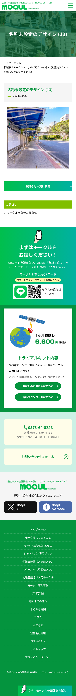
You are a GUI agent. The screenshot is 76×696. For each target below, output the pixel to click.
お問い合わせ (38, 641)
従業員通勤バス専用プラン (38, 561)
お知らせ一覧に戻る (37, 186)
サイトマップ (38, 649)
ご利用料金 (38, 593)
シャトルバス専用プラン (38, 553)
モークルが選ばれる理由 (38, 545)
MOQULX (21, 507)
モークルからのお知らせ (22, 212)
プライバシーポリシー (38, 657)
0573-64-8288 (40, 427)
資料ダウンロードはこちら (38, 397)
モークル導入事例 (38, 585)
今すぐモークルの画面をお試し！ (48, 690)
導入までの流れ (38, 601)
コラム (38, 617)
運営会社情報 (38, 633)
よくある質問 (38, 609)
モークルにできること (38, 537)
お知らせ (38, 625)
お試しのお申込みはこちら (38, 386)
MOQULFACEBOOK (58, 507)
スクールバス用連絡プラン (38, 569)
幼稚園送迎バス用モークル (38, 577)
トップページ (38, 529)
